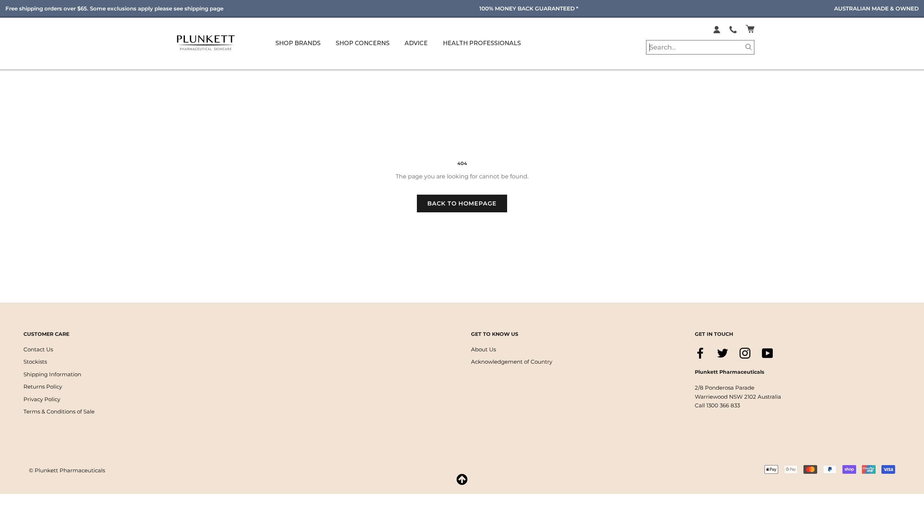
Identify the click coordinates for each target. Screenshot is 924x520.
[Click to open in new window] (733, 28)
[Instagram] (745, 353)
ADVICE (416, 43)
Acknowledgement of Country (511, 361)
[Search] (748, 46)
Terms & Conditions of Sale (59, 411)
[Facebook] (700, 353)
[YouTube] (767, 353)
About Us (483, 349)
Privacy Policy (41, 399)
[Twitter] (722, 353)
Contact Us (38, 349)
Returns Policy (42, 386)
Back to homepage (462, 203)
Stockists (35, 361)
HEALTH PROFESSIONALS (482, 43)
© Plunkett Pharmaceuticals (67, 470)
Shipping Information (52, 374)
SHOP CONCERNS (362, 43)
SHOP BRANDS (298, 43)
